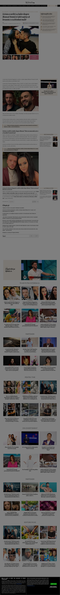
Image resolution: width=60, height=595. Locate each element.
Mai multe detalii (19, 583)
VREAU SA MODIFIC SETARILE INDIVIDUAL (53, 587)
